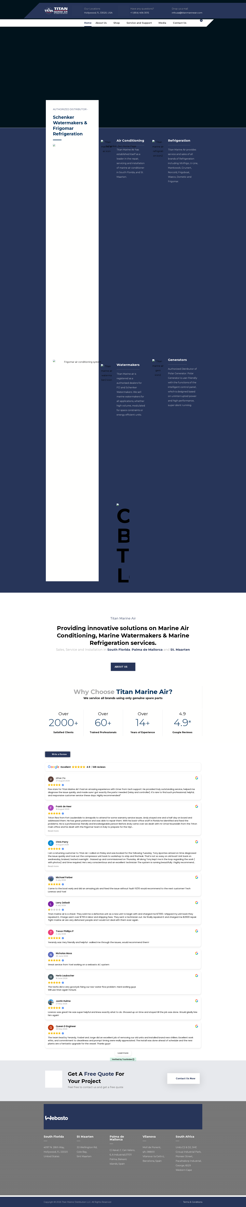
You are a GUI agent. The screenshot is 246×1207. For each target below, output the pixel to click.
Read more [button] (53, 831)
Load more (123, 1053)
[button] (46, 23)
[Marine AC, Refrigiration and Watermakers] (56, 10)
